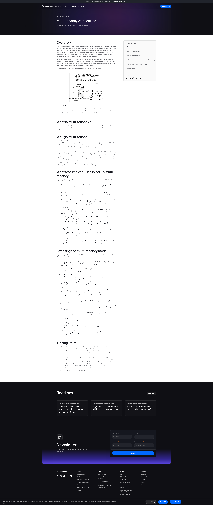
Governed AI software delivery (104, 477)
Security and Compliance (83, 479)
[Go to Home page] (47, 6)
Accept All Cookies (176, 502)
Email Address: (116, 433)
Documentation (124, 484)
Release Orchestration (83, 487)
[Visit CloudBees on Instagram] (61, 476)
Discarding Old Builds (67, 233)
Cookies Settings (150, 502)
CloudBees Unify (81, 474)
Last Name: (115, 441)
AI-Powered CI (102, 474)
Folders (65, 193)
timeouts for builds (92, 233)
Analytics (79, 490)
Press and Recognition (147, 476)
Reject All (163, 502)
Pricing (142, 484)
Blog (121, 474)
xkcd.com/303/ (61, 106)
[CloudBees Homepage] (62, 471)
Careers (143, 482)
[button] (58, 6)
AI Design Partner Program (127, 476)
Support (122, 487)
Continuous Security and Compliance (104, 486)
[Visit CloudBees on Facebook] (58, 476)
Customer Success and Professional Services (126, 490)
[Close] (210, 502)
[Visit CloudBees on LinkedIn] (71, 476)
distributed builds (86, 210)
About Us (143, 474)
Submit (133, 453)
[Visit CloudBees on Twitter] (68, 476)
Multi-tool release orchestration (103, 481)
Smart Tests (80, 484)
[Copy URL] (127, 78)
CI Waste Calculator (125, 494)
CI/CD (78, 476)
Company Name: (139, 441)
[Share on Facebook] (133, 78)
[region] (106, 502)
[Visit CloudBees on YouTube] (64, 476)
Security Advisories (125, 482)
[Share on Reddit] (140, 78)
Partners (143, 479)
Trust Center (123, 479)
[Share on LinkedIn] (130, 78)
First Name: (137, 433)
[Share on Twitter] (137, 78)
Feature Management (83, 482)
